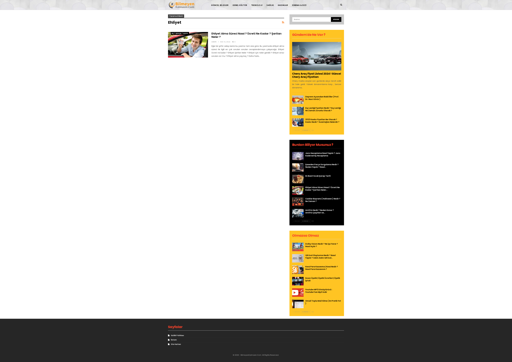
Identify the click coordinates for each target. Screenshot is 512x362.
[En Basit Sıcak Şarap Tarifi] (298, 179)
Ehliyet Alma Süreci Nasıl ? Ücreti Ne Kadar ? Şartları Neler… (322, 188)
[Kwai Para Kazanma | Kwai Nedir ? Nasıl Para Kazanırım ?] (298, 269)
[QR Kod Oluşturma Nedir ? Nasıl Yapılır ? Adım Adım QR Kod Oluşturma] (298, 258)
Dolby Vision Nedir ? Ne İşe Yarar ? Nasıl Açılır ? (321, 245)
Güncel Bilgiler (220, 5)
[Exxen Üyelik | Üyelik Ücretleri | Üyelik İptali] (298, 281)
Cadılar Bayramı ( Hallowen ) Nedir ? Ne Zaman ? (322, 200)
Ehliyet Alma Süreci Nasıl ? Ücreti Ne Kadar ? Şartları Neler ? (246, 35)
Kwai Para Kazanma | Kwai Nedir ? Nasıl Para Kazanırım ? (321, 268)
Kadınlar (283, 5)
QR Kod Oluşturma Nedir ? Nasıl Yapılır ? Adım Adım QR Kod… (320, 256)
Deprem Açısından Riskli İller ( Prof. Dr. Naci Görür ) (322, 98)
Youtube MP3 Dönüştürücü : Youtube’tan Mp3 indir (318, 290)
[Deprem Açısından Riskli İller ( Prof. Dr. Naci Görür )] (298, 99)
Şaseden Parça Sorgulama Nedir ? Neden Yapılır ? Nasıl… (322, 165)
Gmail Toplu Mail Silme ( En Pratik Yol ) (323, 302)
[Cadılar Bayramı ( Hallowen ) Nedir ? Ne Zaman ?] (298, 202)
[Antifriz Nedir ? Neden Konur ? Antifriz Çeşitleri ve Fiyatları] (298, 213)
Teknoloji (257, 5)
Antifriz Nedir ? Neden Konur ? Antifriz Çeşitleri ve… (319, 211)
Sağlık (270, 5)
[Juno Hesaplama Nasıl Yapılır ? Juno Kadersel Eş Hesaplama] (298, 156)
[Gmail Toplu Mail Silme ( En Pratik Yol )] (298, 304)
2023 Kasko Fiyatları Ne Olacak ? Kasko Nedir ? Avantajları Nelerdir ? (322, 120)
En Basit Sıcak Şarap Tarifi (318, 176)
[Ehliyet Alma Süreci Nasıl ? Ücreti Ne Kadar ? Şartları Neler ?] (188, 45)
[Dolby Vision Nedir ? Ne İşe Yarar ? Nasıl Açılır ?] (298, 247)
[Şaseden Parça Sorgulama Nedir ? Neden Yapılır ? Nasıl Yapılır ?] (298, 167)
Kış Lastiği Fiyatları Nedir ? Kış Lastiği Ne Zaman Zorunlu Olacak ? (323, 109)
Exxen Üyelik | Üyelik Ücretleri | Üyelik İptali (322, 279)
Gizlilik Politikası (177, 335)
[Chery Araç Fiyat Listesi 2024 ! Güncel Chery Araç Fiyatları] (316, 56)
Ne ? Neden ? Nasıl (180, 33)
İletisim (174, 340)
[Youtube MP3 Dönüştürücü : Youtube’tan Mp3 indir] (298, 292)
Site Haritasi (176, 344)
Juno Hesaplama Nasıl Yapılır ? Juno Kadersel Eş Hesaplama (322, 154)
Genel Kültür (240, 5)
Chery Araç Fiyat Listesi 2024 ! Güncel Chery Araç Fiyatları (316, 75)
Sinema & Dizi (299, 5)
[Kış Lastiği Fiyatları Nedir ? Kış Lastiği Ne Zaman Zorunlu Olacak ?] (298, 111)
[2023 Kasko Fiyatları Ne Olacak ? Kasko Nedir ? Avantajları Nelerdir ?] (298, 122)
